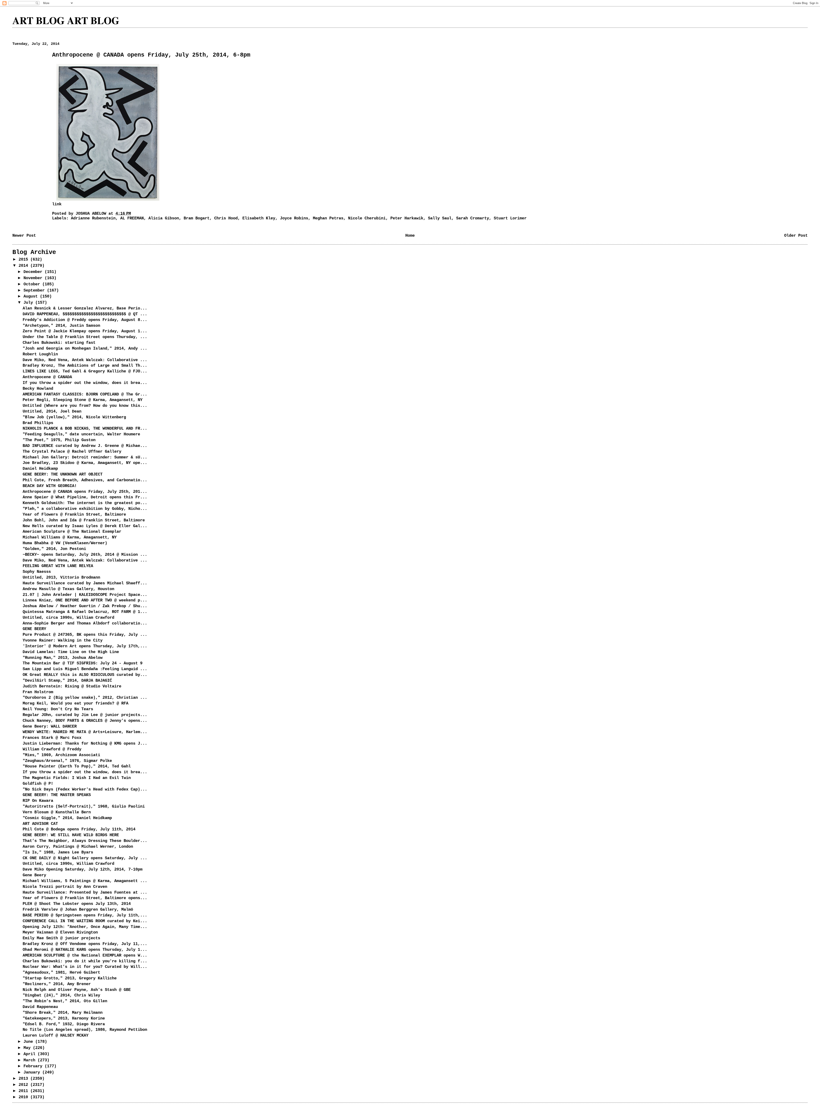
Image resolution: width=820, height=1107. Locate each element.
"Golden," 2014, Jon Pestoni (54, 549)
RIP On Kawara (38, 800)
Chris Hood (226, 218)
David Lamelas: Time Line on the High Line (71, 652)
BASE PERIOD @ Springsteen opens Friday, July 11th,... (85, 915)
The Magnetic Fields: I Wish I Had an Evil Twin (77, 778)
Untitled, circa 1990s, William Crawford (68, 617)
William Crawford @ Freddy (52, 749)
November (34, 278)
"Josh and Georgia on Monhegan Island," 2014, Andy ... (85, 348)
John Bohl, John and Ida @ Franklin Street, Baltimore (84, 520)
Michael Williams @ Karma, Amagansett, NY (70, 537)
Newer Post (24, 235)
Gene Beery (34, 875)
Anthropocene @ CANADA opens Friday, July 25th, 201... (85, 491)
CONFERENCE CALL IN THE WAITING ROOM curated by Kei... (85, 921)
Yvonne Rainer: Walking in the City (62, 640)
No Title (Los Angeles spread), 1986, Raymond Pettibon (85, 1029)
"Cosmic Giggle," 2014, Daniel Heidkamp (67, 818)
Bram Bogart (196, 218)
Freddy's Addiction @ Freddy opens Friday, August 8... (85, 320)
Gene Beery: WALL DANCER (50, 726)
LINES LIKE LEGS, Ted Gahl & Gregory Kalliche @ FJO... (85, 371)
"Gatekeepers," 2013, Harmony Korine (64, 1018)
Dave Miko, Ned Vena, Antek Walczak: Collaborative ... (85, 360)
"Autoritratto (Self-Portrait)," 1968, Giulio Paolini (84, 806)
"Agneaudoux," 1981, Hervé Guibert (61, 972)
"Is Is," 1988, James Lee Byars (58, 852)
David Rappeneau (40, 1007)
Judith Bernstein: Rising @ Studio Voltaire (72, 686)
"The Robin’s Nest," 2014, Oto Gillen (65, 1001)
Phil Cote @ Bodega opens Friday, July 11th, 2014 (79, 829)
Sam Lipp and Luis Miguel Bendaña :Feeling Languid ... (85, 669)
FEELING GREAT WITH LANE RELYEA (58, 566)
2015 (24, 259)
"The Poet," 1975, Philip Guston (59, 440)
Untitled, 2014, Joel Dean (52, 411)
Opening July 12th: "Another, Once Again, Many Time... (85, 927)
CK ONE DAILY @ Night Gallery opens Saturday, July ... (85, 858)
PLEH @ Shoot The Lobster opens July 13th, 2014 (77, 903)
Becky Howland (38, 388)
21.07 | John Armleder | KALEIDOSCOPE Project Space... (85, 594)
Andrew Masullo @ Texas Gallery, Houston (68, 589)
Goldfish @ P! (38, 783)
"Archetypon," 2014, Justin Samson (61, 325)
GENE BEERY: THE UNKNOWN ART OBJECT (62, 474)
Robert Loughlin (40, 354)
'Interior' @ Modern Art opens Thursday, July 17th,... (85, 646)
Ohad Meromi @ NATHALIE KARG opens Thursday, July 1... (85, 949)
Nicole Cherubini (367, 218)
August (31, 296)
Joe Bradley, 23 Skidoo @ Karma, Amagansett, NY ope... (85, 463)
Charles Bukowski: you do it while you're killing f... (85, 961)
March (30, 1060)
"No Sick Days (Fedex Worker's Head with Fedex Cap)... (85, 789)
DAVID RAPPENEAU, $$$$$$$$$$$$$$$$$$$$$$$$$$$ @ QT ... (85, 314)
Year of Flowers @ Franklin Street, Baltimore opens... (85, 898)
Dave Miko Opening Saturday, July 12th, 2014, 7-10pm (82, 869)
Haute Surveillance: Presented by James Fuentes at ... (85, 892)
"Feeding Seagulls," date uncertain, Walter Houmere (81, 434)
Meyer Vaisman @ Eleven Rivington (60, 932)
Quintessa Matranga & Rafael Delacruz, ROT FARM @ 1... (85, 612)
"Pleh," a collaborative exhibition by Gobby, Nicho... (85, 508)
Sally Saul (439, 218)
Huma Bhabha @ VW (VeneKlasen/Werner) (65, 543)
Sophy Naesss (37, 571)
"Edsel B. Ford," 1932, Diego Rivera (64, 1024)
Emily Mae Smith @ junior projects (61, 938)
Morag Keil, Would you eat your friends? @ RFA (75, 703)
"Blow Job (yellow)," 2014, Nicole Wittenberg (74, 417)
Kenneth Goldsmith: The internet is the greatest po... (85, 503)
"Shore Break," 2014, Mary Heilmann (62, 1012)
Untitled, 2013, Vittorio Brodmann (61, 577)
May (28, 1048)
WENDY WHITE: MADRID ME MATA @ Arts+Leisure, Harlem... (85, 732)
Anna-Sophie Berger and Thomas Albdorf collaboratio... (85, 623)
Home (410, 235)
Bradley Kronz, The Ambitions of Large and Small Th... (85, 365)
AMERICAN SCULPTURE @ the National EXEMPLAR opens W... (85, 955)
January (32, 1072)
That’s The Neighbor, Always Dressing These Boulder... (85, 841)
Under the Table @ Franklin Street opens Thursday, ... (85, 337)
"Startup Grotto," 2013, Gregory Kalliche (70, 978)
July (29, 302)
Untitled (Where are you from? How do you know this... (85, 405)
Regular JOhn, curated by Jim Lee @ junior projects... (85, 715)
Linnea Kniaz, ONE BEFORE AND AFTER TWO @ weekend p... (85, 600)
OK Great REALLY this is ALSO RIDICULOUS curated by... (85, 674)
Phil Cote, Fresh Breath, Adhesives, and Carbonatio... (85, 480)
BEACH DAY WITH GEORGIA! (50, 486)
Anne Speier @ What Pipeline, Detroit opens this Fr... (85, 497)
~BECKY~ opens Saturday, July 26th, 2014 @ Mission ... (85, 554)
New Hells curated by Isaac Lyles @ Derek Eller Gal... (85, 526)
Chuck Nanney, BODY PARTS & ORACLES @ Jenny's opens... (85, 720)
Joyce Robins (294, 218)
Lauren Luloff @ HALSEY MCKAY (55, 1035)
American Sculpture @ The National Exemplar (72, 531)
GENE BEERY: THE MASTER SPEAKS (57, 795)
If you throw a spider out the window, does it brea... (85, 383)
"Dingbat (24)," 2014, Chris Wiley (61, 995)
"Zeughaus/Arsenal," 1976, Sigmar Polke (67, 760)
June (29, 1041)
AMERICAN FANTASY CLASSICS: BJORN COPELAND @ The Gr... (85, 394)
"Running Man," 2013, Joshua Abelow (62, 657)
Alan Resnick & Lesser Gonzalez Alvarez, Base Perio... (85, 308)
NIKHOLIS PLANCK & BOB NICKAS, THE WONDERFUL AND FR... (85, 428)
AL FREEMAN (132, 218)
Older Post (796, 235)
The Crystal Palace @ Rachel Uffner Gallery (72, 451)
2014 (24, 265)
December (34, 272)
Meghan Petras (328, 218)
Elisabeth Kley (258, 218)
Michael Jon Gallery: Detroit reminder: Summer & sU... (85, 457)
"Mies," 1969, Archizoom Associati (61, 755)
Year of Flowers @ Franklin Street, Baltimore (74, 514)
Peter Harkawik (406, 218)
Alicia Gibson (163, 218)
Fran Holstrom (38, 692)
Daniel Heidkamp (40, 468)
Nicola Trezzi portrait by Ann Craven (65, 886)
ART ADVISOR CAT (40, 823)
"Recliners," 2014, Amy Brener (57, 984)
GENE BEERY (34, 629)
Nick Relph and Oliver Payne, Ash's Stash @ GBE (77, 989)
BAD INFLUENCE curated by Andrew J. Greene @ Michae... (85, 445)
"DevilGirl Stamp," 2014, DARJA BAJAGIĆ (67, 680)
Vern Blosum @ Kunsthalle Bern (57, 812)
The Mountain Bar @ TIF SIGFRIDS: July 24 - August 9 (82, 663)
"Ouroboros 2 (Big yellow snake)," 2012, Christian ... (85, 697)
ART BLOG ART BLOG (65, 20)
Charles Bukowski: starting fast (59, 342)
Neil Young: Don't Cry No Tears (58, 709)
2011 (24, 1091)
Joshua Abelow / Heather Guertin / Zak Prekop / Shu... (85, 606)
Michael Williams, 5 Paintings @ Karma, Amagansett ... (85, 881)
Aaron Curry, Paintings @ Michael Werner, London (78, 846)
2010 (24, 1097)
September (35, 290)
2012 (24, 1084)
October (32, 284)
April (30, 1054)
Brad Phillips (38, 423)
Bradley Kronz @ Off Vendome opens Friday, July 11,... (85, 944)
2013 (24, 1078)
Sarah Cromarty (472, 218)
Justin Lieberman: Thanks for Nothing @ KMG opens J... (85, 743)
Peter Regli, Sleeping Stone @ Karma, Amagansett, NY (82, 400)
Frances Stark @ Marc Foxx (52, 737)
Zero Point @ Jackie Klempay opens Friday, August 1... (85, 331)
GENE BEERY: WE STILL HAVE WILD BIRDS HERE (71, 835)
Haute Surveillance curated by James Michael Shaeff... (85, 583)
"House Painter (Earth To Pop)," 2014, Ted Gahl (77, 766)
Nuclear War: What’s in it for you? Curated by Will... (85, 966)
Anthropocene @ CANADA (47, 377)
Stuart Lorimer (510, 218)
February (34, 1066)
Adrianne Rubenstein (93, 218)
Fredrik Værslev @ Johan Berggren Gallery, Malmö (78, 909)
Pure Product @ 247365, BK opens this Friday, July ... (85, 634)
